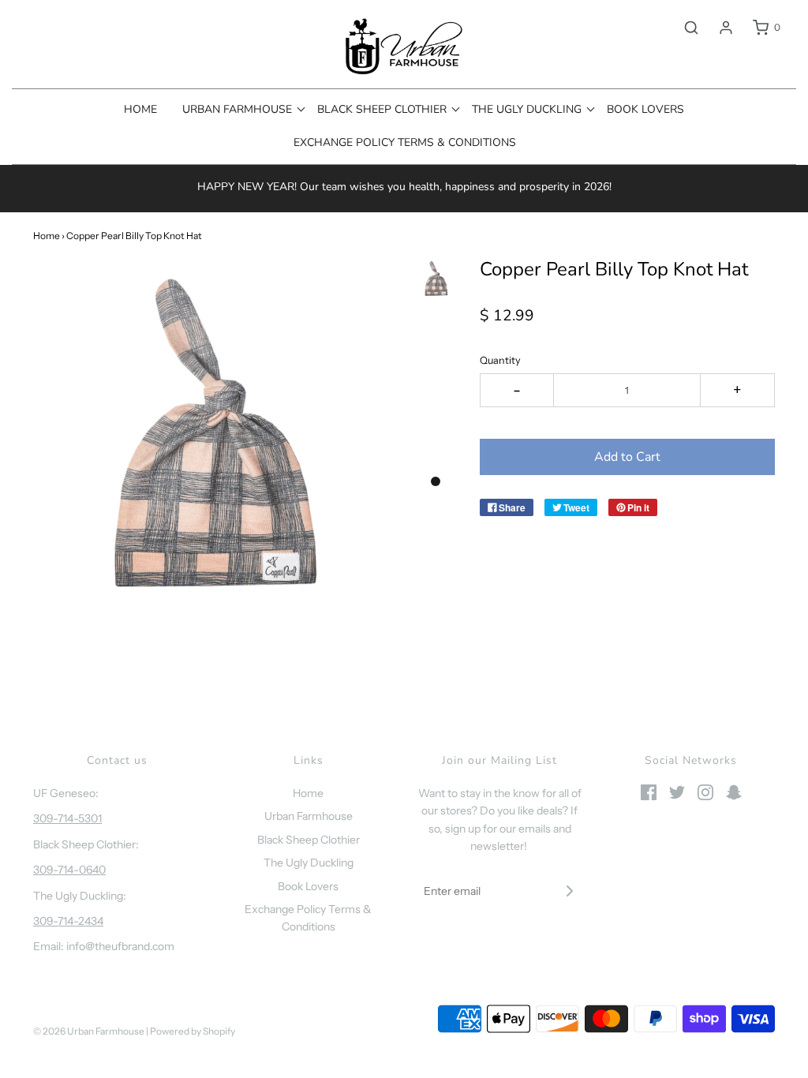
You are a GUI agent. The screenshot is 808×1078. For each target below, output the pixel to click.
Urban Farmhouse (308, 816)
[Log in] (718, 28)
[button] (436, 278)
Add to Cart (627, 457)
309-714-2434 (68, 921)
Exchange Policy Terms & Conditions (405, 142)
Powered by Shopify (192, 1031)
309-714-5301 (67, 818)
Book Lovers (645, 109)
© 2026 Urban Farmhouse (89, 1031)
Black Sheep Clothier (308, 840)
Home (140, 109)
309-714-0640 (69, 870)
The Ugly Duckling (309, 862)
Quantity (500, 360)
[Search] (683, 28)
